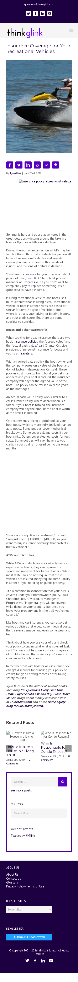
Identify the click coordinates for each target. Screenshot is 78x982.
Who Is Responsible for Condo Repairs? (54, 747)
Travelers (25, 353)
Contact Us (13, 878)
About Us (12, 874)
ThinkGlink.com (21, 702)
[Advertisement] (39, 494)
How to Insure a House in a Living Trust (20, 751)
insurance (29, 274)
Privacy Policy (15, 886)
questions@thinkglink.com (39, 4)
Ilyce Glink (15, 173)
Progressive (31, 282)
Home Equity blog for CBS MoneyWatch (35, 704)
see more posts (21, 790)
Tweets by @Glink (23, 835)
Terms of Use (35, 886)
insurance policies (26, 341)
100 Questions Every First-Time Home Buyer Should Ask (34, 692)
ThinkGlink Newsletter (29, 937)
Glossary (12, 882)
